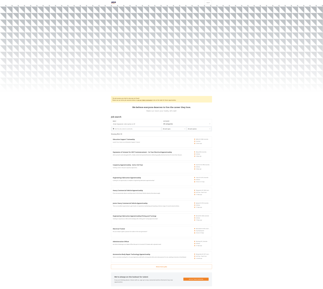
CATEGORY (166, 121)
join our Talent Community (144, 100)
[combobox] (136, 129)
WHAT (114, 121)
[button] (208, 2)
